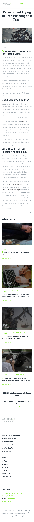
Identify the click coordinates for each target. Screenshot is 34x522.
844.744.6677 (18, 4)
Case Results (6, 467)
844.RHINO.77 (11, 499)
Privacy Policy (7, 510)
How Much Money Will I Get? (11, 438)
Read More (5, 258)
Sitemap (14, 510)
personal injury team (15, 184)
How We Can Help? (8, 442)
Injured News (6, 474)
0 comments (5, 47)
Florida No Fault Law (8, 445)
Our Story (5, 464)
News (28, 46)
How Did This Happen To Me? (11, 435)
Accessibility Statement (22, 510)
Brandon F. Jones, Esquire (18, 46)
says (23, 122)
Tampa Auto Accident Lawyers (11, 190)
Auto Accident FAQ (8, 448)
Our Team (5, 461)
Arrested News (6, 477)
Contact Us (5, 470)
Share (26, 213)
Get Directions (6, 501)
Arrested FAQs (6, 451)
